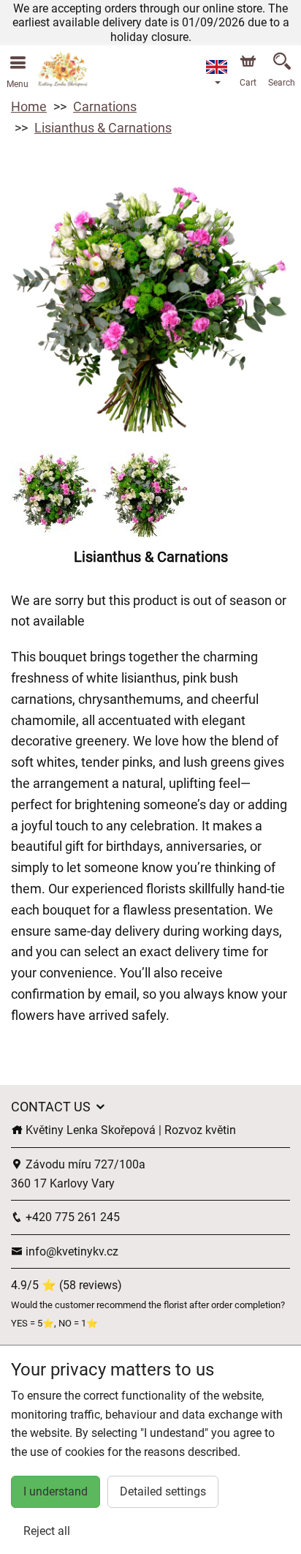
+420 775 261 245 (71, 1217)
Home (29, 106)
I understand (55, 1491)
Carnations (105, 106)
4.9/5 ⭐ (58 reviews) (66, 1285)
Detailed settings (163, 1491)
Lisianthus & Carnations (103, 127)
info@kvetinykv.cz (70, 1251)
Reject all (46, 1531)
